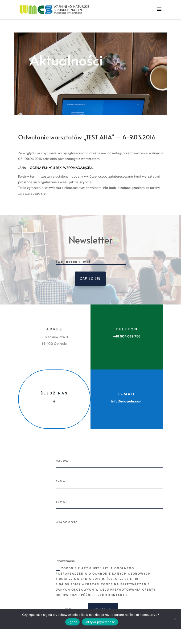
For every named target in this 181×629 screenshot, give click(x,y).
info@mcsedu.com (126, 401)
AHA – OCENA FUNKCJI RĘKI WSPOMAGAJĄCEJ (55, 168)
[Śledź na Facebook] (54, 401)
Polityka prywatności (100, 622)
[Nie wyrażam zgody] (175, 619)
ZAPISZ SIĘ (90, 278)
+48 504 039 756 (126, 336)
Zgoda (72, 622)
